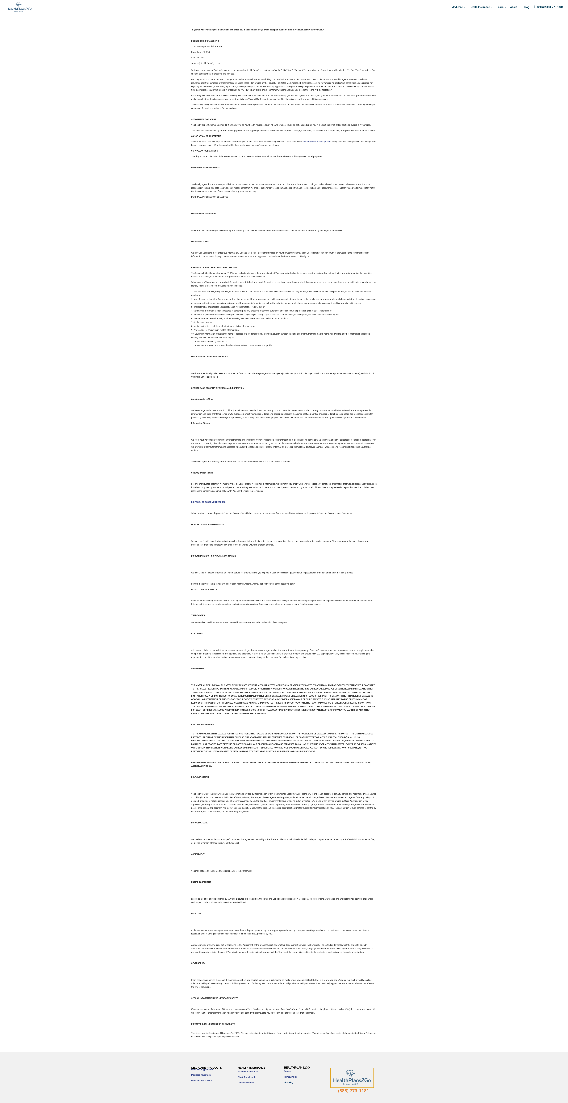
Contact (287, 1071)
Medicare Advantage (201, 1075)
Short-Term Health (246, 1077)
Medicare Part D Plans (201, 1080)
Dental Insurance (246, 1082)
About (513, 7)
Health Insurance (479, 7)
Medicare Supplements (202, 1069)
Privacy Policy (290, 1077)
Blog (526, 7)
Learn (500, 7)
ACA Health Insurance (248, 1071)
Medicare (457, 7)
